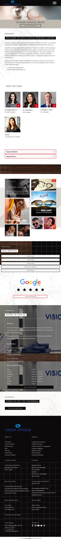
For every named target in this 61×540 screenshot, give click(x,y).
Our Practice (8, 442)
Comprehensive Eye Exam (38, 442)
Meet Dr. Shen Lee (9, 444)
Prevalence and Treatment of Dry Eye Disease (16, 488)
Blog (6, 448)
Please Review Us (30, 296)
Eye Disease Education (37, 455)
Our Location (8, 505)
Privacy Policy (8, 453)
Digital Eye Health (30, 267)
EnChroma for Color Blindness (39, 474)
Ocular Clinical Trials (12, 515)
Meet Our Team (9, 446)
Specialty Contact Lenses (11, 467)
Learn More (30, 256)
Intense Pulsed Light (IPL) (38, 490)
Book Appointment (30, 25)
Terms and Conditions (10, 455)
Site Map (7, 450)
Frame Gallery (35, 509)
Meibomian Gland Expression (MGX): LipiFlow (44, 493)
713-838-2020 (14, 358)
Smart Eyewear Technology (38, 467)
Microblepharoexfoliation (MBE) (40, 488)
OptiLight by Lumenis (37, 495)
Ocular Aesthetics (36, 453)
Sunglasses (34, 472)
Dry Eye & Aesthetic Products (39, 507)
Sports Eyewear (36, 476)
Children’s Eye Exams (37, 444)
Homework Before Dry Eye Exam (13, 486)
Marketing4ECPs (28, 538)
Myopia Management (37, 448)
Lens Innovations (36, 469)
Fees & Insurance (9, 507)
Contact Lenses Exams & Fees (12, 465)
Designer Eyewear (36, 465)
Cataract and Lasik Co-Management (41, 446)
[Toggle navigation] (54, 3)
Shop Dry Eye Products (10, 493)
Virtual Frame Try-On (17, 192)
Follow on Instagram (15, 408)
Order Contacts (9, 469)
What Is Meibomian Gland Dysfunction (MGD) (17, 491)
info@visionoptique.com (17, 361)
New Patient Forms (9, 509)
